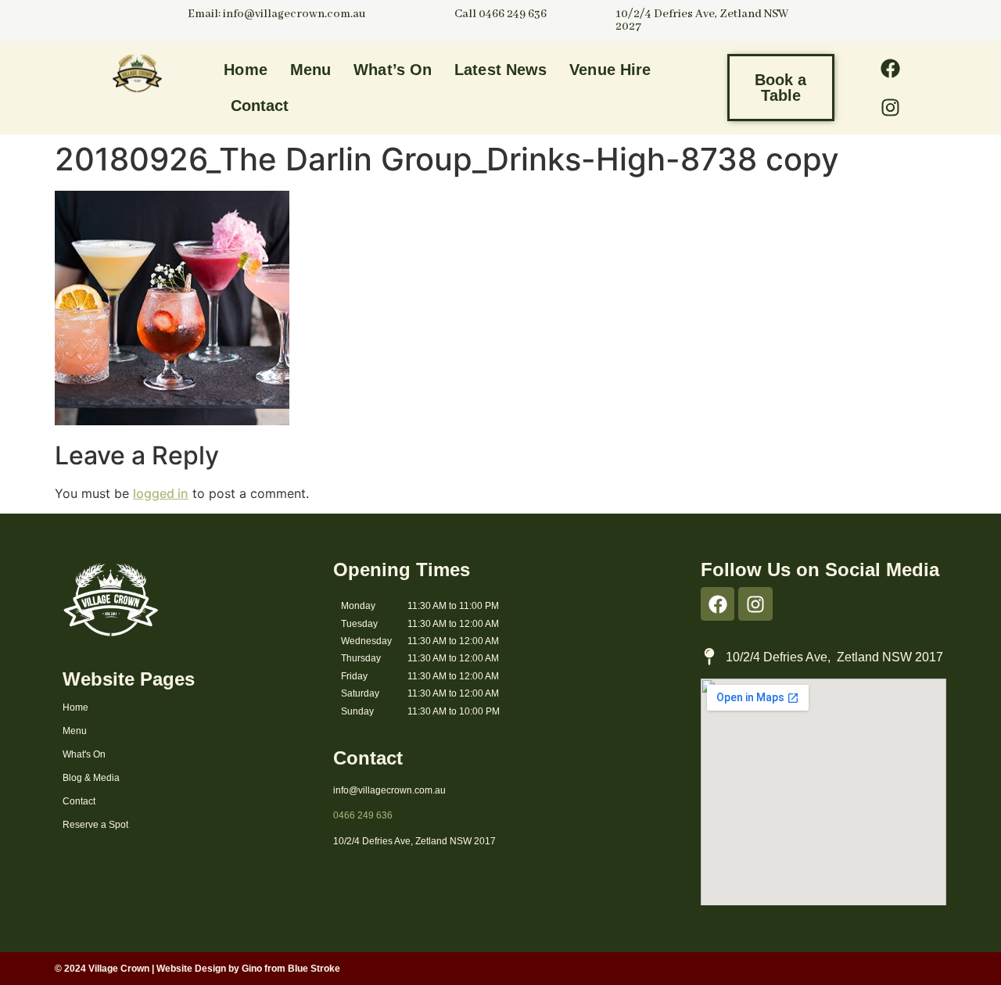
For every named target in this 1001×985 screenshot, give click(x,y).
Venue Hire (610, 69)
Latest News (500, 69)
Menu (310, 69)
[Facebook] (890, 68)
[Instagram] (890, 107)
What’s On (392, 69)
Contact (260, 105)
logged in (160, 493)
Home (245, 69)
